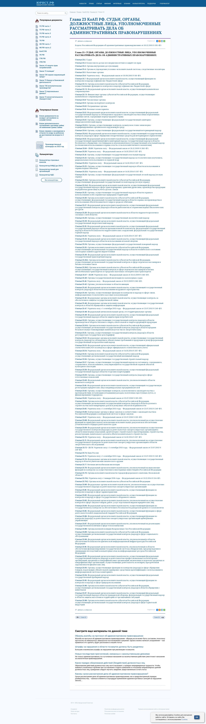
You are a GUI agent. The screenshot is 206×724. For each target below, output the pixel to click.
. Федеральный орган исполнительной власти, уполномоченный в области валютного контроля (115, 381)
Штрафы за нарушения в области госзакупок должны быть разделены (109, 647)
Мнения (107, 3)
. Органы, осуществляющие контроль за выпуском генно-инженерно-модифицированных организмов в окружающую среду (113, 126)
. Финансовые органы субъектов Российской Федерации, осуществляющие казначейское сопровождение (115, 95)
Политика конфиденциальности (114, 709)
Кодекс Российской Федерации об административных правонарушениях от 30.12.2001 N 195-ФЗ (118, 45)
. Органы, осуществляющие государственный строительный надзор (111, 359)
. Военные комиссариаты (92, 109)
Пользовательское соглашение (114, 711)
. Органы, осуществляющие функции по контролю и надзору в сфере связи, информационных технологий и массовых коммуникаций (115, 294)
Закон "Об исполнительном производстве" (50, 87)
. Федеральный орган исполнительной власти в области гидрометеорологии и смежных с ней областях (116, 213)
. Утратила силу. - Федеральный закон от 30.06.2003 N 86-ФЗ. (108, 75)
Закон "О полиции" (46, 71)
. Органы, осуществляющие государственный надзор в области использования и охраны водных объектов (117, 167)
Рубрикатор (165, 3)
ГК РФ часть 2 (45, 30)
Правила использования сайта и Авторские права (153, 709)
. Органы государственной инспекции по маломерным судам (109, 278)
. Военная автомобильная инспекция (97, 464)
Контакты (74, 713)
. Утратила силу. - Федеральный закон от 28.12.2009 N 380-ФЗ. (108, 281)
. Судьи (83, 59)
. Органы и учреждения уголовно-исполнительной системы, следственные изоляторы (120, 69)
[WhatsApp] (164, 41)
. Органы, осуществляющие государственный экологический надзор (112, 218)
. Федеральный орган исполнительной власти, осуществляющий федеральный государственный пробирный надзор (117, 576)
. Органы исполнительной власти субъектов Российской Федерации (112, 481)
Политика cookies (110, 713)
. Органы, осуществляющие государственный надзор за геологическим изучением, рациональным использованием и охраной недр (119, 159)
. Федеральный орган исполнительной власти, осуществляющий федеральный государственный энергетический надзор (117, 222)
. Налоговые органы (89, 72)
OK (196, 717)
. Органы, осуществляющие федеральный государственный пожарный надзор (116, 244)
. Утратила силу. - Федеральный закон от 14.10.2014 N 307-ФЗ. (108, 151)
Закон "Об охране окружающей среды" (52, 76)
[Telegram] (162, 41)
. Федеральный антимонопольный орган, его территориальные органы (113, 312)
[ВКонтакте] (157, 41)
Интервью (117, 3)
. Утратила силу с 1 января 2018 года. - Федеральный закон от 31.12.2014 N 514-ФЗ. (118, 478)
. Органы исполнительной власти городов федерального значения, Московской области (117, 474)
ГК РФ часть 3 (45, 33)
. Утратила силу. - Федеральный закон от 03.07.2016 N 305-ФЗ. (108, 398)
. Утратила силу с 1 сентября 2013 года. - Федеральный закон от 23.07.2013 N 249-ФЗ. (118, 308)
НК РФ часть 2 (45, 48)
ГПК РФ (42, 58)
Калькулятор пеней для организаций (49, 170)
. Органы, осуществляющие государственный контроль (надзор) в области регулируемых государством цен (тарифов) (114, 334)
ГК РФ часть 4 (45, 37)
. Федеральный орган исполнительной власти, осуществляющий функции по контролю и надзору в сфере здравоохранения (116, 491)
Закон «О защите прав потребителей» (48, 66)
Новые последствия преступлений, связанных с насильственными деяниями (112, 654)
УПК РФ (42, 62)
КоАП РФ (43, 51)
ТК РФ (41, 41)
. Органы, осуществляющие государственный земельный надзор (110, 154)
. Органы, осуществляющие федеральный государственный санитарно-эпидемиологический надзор (113, 121)
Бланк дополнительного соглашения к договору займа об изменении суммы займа (51, 125)
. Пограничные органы (91, 106)
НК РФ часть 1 (45, 44)
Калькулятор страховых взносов (49, 161)
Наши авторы (75, 711)
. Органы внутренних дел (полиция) (96, 66)
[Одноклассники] (160, 41)
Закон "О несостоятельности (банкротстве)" (51, 98)
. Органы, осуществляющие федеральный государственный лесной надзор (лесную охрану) (119, 175)
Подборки (151, 3)
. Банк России (87, 453)
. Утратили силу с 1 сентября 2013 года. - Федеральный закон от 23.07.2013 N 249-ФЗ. (118, 448)
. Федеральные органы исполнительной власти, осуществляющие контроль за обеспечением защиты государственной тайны (116, 299)
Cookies (184, 719)
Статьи (99, 3)
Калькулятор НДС (46, 175)
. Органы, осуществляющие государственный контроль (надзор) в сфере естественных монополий (113, 376)
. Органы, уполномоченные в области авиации (102, 284)
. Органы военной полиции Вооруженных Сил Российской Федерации (112, 529)
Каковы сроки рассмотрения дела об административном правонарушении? (111, 674)
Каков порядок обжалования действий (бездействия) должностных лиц (110, 663)
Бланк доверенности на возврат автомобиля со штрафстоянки (49, 118)
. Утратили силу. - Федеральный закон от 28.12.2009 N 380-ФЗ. (112, 148)
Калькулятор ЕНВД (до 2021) (51, 166)
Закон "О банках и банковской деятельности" (51, 81)
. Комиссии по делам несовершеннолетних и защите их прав (108, 63)
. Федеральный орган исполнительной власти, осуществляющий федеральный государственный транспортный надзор (117, 256)
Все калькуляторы (51, 180)
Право (91, 3)
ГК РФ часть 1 (45, 26)
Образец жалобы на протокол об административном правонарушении (109, 636)
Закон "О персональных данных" (49, 92)
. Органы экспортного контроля (95, 103)
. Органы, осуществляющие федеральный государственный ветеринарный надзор (118, 130)
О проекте (74, 709)
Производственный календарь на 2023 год (54, 145)
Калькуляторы (139, 3)
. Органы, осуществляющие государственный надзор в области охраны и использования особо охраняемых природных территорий (114, 193)
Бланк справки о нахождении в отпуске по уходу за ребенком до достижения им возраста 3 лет (52, 134)
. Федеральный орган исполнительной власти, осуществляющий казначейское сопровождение (117, 90)
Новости (82, 3)
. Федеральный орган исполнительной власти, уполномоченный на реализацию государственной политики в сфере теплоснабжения (117, 524)
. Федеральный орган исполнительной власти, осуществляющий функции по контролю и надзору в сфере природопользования (116, 581)
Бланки (127, 3)
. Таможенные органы (90, 100)
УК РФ (41, 55)
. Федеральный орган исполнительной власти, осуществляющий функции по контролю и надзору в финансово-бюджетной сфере (115, 79)
